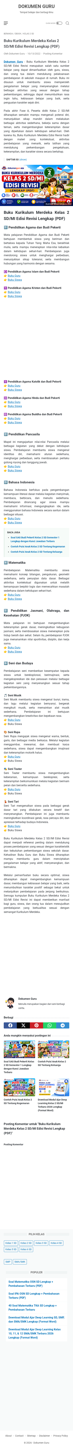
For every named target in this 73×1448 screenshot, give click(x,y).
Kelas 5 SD (10, 1249)
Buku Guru (14, 275)
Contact (19, 1435)
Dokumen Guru (36, 6)
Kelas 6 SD (26, 1249)
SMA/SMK (19, 1261)
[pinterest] (36, 1025)
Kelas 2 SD (26, 1243)
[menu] (8, 23)
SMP (7, 1261)
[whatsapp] (49, 1025)
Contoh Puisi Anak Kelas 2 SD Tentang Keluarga (36, 551)
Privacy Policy (60, 1435)
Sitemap (31, 1435)
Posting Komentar (52, 53)
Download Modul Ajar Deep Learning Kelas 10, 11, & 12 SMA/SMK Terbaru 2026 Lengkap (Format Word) (34, 1333)
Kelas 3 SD (41, 1243)
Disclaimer (44, 1435)
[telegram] (62, 1025)
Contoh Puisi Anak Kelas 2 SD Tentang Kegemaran (38, 546)
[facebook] (10, 1025)
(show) (23, 159)
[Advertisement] (36, 339)
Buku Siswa (15, 279)
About (8, 1435)
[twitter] (23, 1025)
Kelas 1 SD (10, 1243)
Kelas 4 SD (56, 1243)
